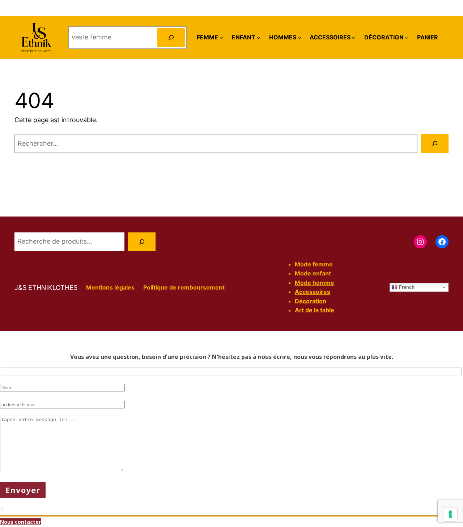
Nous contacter (20, 521)
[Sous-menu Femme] (221, 37)
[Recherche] (142, 241)
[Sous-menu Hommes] (299, 37)
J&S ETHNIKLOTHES (45, 287)
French (406, 287)
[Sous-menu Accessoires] (354, 37)
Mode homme (314, 282)
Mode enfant (313, 273)
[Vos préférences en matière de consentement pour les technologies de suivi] (450, 514)
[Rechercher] (171, 37)
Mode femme (314, 264)
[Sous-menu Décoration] (407, 37)
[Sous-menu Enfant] (258, 37)
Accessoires (312, 291)
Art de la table (314, 310)
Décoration (310, 301)
